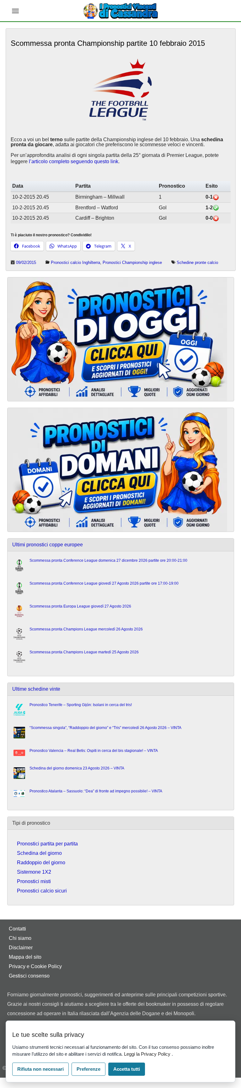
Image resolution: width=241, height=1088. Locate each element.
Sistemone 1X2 (34, 872)
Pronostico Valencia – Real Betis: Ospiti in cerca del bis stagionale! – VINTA (93, 750)
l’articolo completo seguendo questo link (73, 161)
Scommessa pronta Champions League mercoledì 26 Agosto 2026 (86, 629)
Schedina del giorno (39, 853)
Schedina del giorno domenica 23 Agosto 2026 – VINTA (76, 768)
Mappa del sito (25, 957)
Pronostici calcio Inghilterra (75, 262)
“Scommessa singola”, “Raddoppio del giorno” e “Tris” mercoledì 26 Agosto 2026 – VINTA (105, 728)
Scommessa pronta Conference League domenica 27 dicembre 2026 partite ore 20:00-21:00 (108, 560)
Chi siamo (20, 938)
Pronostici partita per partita (47, 843)
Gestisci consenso (29, 975)
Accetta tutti (126, 1069)
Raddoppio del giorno (41, 862)
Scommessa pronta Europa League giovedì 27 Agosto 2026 (80, 606)
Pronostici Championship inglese (132, 262)
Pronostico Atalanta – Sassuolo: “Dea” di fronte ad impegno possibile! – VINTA (95, 791)
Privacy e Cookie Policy (35, 966)
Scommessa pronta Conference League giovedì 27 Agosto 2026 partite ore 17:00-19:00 (104, 583)
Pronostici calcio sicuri (42, 890)
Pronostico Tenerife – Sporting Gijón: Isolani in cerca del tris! (80, 705)
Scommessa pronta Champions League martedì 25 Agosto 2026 (84, 652)
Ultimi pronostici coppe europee (47, 544)
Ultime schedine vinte (36, 689)
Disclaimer (21, 947)
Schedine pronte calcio (197, 262)
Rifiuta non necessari (40, 1069)
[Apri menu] (15, 11)
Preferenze (88, 1069)
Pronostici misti (34, 881)
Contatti (17, 928)
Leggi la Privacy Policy (148, 1054)
